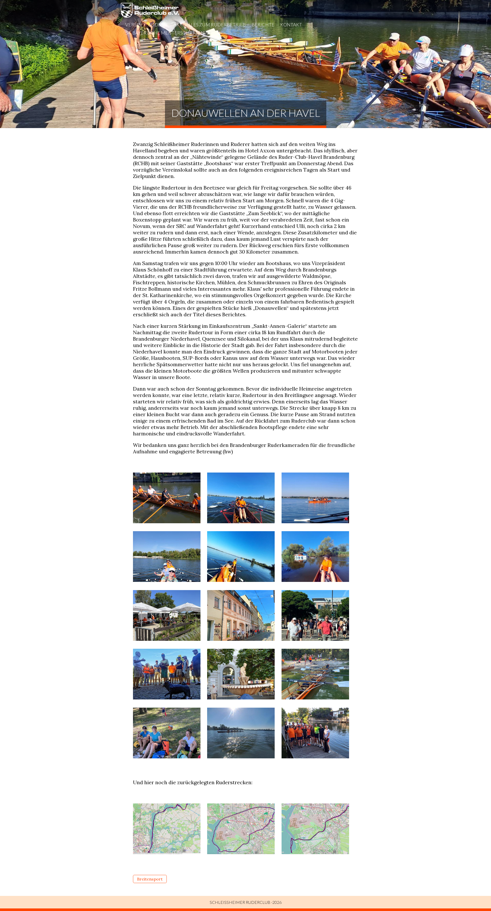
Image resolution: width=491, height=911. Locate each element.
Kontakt (291, 24)
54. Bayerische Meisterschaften (164, 33)
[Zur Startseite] (150, 16)
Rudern (158, 24)
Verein (133, 24)
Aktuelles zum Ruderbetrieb (209, 24)
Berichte (263, 24)
